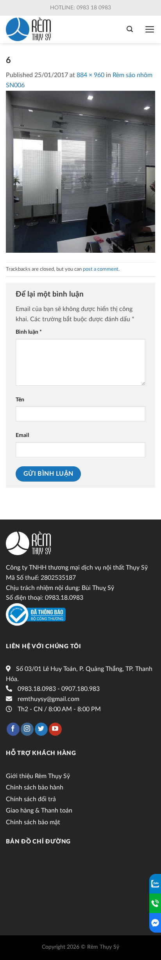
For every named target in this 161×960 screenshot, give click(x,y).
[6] (80, 171)
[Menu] (150, 29)
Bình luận (29, 332)
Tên (20, 400)
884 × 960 (90, 75)
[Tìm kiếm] (130, 29)
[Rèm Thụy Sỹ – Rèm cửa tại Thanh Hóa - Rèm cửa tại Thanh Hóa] (30, 29)
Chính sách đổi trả (31, 799)
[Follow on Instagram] (27, 729)
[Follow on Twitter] (41, 729)
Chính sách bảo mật (33, 822)
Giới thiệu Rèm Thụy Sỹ (38, 776)
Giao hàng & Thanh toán (39, 810)
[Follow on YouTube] (55, 729)
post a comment (100, 269)
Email (22, 435)
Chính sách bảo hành (34, 787)
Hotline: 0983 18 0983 (80, 8)
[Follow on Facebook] (13, 729)
